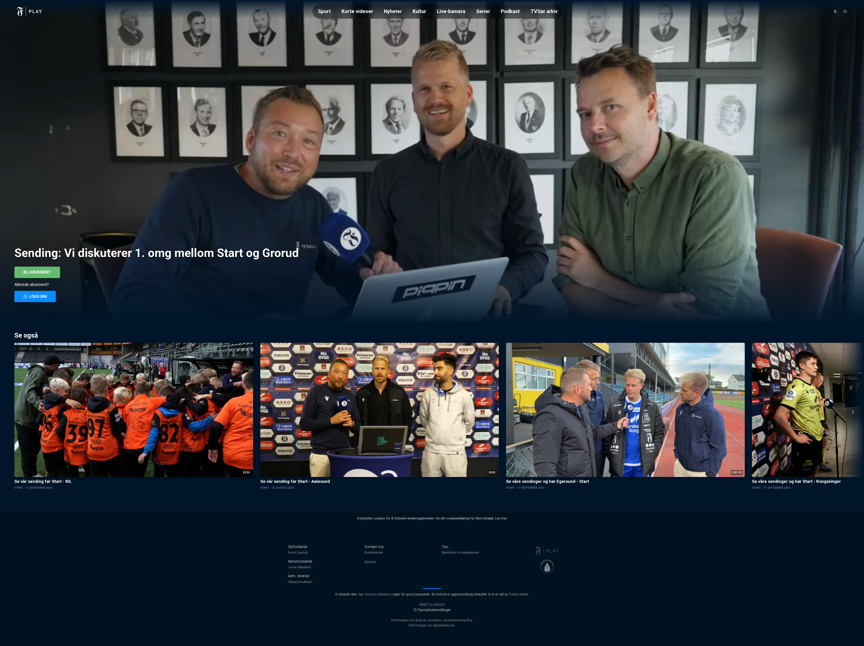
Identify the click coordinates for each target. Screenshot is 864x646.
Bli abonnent (37, 272)
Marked (370, 562)
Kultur (419, 11)
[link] (29, 11)
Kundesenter (374, 553)
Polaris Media (518, 594)
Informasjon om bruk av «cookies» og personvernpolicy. (432, 620)
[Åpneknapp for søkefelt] (845, 11)
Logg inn (38, 296)
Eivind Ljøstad (298, 553)
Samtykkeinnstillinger (434, 610)
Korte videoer (357, 11)
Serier (483, 11)
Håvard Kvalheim (300, 582)
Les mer (501, 518)
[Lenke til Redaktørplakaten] (547, 566)
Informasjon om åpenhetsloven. (432, 625)
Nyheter (393, 11)
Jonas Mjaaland (299, 567)
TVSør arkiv (544, 11)
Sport (324, 11)
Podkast (510, 11)
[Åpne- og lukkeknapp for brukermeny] (835, 11)
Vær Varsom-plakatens (375, 594)
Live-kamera (451, 11)
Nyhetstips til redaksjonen (460, 553)
